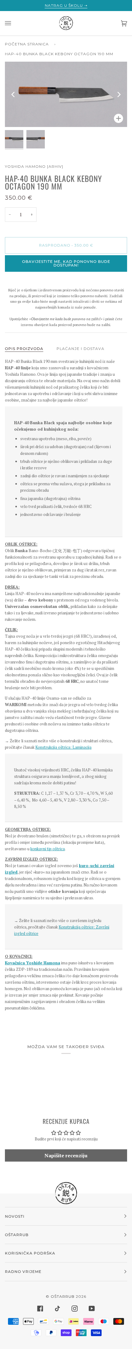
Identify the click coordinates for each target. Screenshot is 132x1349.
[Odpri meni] (14, 23)
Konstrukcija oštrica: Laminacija (63, 747)
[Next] (118, 94)
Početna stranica (27, 44)
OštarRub (63, 1296)
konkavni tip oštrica (47, 848)
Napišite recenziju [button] (66, 1155)
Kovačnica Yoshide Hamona (32, 963)
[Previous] (13, 94)
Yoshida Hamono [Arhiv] (34, 166)
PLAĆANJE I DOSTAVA (80, 348)
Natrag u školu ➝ (66, 5)
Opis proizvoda (24, 348)
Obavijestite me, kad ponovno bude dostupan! (66, 263)
